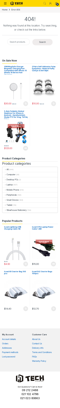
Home (4, 9)
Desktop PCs (12, 179)
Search (44, 3)
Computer (11, 174)
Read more (25, 148)
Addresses (7, 348)
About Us (36, 339)
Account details (9, 339)
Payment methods (10, 352)
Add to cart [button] (25, 103)
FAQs (34, 356)
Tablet (9, 205)
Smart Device (13, 200)
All (8, 169)
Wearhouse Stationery (17, 210)
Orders (5, 343)
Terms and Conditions (42, 352)
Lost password (8, 356)
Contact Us (37, 343)
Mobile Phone (13, 190)
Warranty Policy (39, 361)
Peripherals (12, 195)
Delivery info (38, 348)
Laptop (10, 184)
